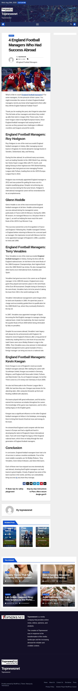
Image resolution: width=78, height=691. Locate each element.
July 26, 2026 (48, 603)
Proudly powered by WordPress (11, 683)
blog (7, 572)
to (16, 477)
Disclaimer (68, 682)
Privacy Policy (50, 687)
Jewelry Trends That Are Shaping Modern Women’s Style (19, 577)
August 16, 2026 (12, 603)
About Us (52, 682)
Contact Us (60, 682)
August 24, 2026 (12, 581)
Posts (74, 682)
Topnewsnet (9, 13)
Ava (57, 603)
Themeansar (5, 685)
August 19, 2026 (50, 581)
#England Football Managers (26, 62)
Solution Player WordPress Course (66, 687)
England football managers (32, 95)
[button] (71, 24)
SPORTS (11, 35)
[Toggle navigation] (37, 24)
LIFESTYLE (46, 572)
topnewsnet (22, 56)
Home (45, 682)
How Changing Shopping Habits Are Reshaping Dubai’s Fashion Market (56, 577)
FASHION (8, 594)
